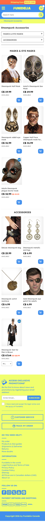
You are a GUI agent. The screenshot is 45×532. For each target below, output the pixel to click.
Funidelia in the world (11, 462)
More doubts (7, 451)
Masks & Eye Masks (13, 34)
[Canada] (4, 492)
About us (6, 477)
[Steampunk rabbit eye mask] (12, 120)
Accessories (10, 40)
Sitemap (5, 472)
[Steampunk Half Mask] (12, 69)
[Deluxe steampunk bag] (12, 230)
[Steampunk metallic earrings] (33, 230)
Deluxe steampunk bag (11, 248)
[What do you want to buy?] (3, 8)
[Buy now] (19, 100)
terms (10, 406)
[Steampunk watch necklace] (12, 281)
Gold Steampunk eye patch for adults (32, 300)
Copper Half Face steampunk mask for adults (32, 138)
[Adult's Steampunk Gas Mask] (33, 69)
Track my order (24, 426)
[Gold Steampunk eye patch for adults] (33, 281)
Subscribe (34, 398)
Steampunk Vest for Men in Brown (10, 351)
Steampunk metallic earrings (31, 249)
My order (6, 441)
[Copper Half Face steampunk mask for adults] (33, 120)
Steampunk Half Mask (11, 86)
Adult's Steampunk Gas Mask (33, 87)
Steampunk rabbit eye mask (11, 138)
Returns (5, 449)
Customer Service (24, 417)
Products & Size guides (12, 444)
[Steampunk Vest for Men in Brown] (12, 332)
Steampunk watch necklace (9, 300)
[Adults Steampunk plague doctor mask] (12, 171)
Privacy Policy (8, 467)
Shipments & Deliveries (12, 446)
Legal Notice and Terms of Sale (15, 465)
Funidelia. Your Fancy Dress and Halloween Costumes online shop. (22, 8)
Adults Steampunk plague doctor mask (10, 189)
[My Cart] (41, 8)
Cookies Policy (8, 470)
